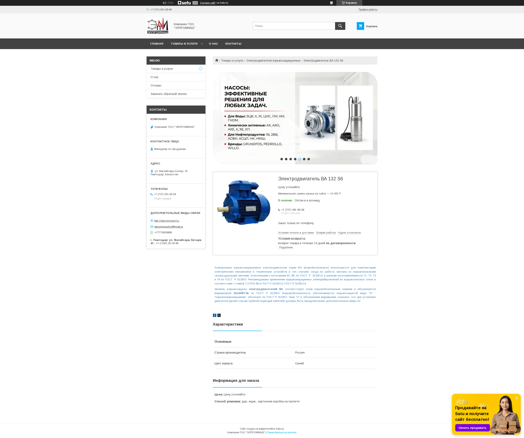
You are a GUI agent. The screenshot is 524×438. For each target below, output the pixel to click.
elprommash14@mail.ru (168, 226)
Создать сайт (208, 2)
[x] (219, 316)
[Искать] (340, 26)
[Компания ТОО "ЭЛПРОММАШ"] (158, 33)
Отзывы (156, 85)
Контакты (233, 43)
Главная (156, 43)
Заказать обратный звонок (169, 93)
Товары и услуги (184, 43)
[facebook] (214, 316)
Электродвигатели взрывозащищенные (273, 60)
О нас (213, 43)
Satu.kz (280, 428)
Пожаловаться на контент (282, 432)
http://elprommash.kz (166, 220)
